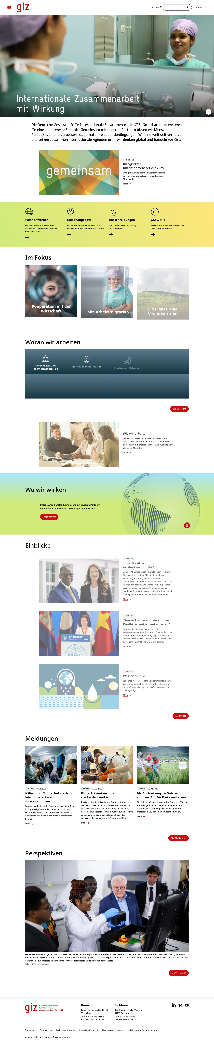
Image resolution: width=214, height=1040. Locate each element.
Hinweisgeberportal (88, 1030)
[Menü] (9, 7)
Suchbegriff (155, 7)
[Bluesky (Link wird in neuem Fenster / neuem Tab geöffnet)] (180, 1006)
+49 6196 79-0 (129, 1016)
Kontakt (121, 1030)
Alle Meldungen (178, 838)
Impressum (30, 1030)
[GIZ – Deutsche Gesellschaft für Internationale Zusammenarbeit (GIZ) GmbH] (23, 7)
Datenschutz (46, 1030)
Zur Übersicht (179, 408)
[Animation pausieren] (209, 112)
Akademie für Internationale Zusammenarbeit (47, 1037)
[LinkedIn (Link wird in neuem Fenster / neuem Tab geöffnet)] (174, 1006)
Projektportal (49, 516)
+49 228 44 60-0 (97, 1016)
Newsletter (107, 1030)
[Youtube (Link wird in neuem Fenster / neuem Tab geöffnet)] (187, 1006)
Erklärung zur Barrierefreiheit (142, 1030)
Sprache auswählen (201, 7)
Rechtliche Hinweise (65, 1030)
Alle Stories (180, 715)
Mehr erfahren (179, 972)
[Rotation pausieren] (187, 525)
